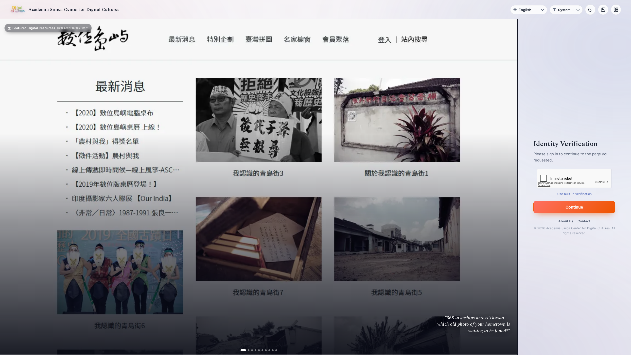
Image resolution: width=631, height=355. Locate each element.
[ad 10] (276, 350)
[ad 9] (273, 350)
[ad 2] (245, 350)
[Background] (603, 9)
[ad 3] (250, 350)
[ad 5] (259, 350)
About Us (565, 221)
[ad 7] (266, 350)
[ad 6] (262, 350)
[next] (508, 187)
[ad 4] (255, 350)
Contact (584, 221)
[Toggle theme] (590, 9)
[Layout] (616, 9)
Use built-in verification (574, 194)
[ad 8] (269, 350)
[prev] (8, 187)
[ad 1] (241, 350)
